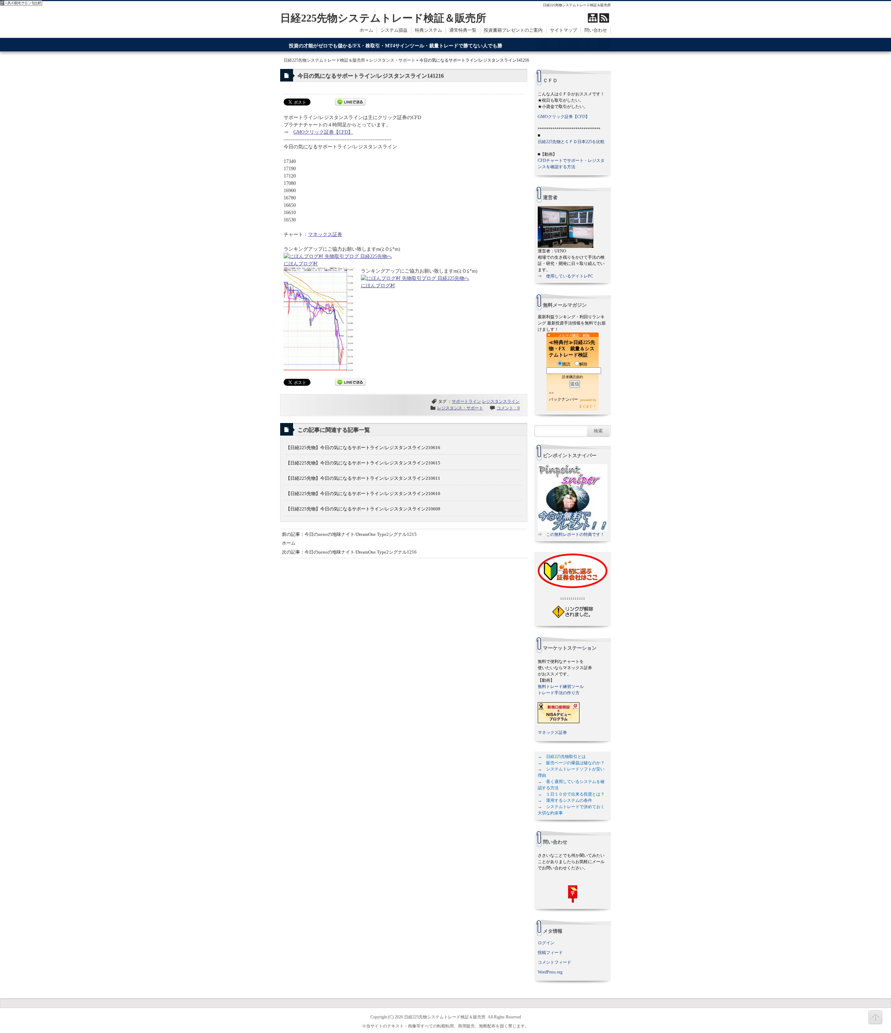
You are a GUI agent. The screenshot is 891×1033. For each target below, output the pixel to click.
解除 (583, 364)
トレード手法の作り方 (558, 692)
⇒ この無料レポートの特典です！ (571, 534)
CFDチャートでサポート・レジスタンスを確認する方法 (571, 163)
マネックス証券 (325, 234)
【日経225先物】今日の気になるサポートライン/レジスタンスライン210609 (363, 508)
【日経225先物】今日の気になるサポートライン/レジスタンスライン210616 (363, 447)
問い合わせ (595, 30)
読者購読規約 (572, 377)
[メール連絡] (572, 893)
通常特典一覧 (462, 30)
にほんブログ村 (301, 263)
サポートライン (466, 401)
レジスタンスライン (501, 401)
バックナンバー (563, 399)
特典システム (428, 30)
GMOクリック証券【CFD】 (323, 132)
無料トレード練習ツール (561, 686)
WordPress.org (550, 972)
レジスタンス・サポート (392, 60)
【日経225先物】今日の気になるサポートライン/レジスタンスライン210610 (363, 493)
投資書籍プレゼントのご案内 (513, 30)
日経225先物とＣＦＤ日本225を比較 (571, 141)
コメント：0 (508, 408)
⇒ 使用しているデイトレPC (565, 276)
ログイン (546, 942)
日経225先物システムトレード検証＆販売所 (383, 18)
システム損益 (394, 30)
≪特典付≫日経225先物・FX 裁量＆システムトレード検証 (572, 349)
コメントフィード (554, 962)
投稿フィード (550, 952)
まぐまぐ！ (587, 406)
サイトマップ (563, 30)
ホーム (366, 30)
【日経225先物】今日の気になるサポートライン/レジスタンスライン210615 (363, 462)
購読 (566, 364)
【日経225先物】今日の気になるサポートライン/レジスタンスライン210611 (363, 478)
